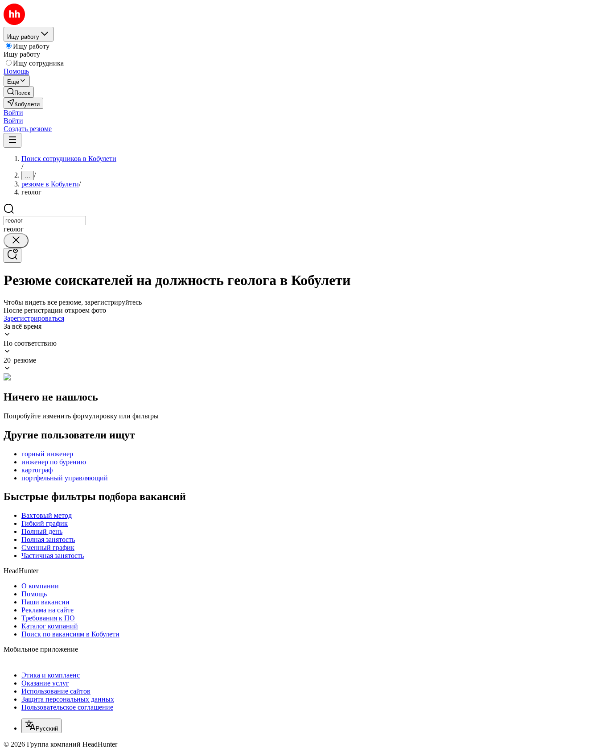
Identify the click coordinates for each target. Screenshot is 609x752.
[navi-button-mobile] (12, 140)
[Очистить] (16, 240)
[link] (19, 92)
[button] (13, 112)
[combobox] (45, 220)
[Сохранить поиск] (12, 255)
